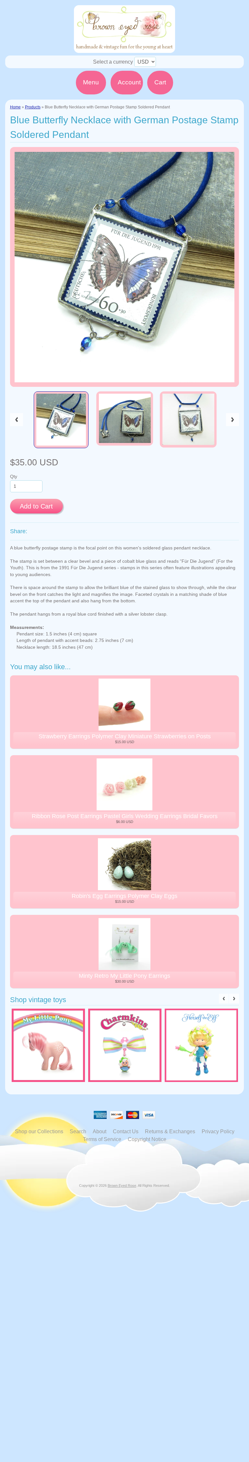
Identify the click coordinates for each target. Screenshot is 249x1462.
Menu (91, 82)
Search (78, 1131)
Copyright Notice (147, 1139)
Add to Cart (36, 506)
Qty (13, 476)
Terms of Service (102, 1139)
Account (129, 82)
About (99, 1131)
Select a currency (113, 62)
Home (15, 107)
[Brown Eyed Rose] (124, 49)
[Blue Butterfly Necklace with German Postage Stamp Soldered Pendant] (61, 419)
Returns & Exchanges (170, 1131)
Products (33, 107)
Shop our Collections (39, 1131)
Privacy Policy (218, 1131)
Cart (160, 82)
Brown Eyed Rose (122, 1185)
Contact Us (125, 1131)
